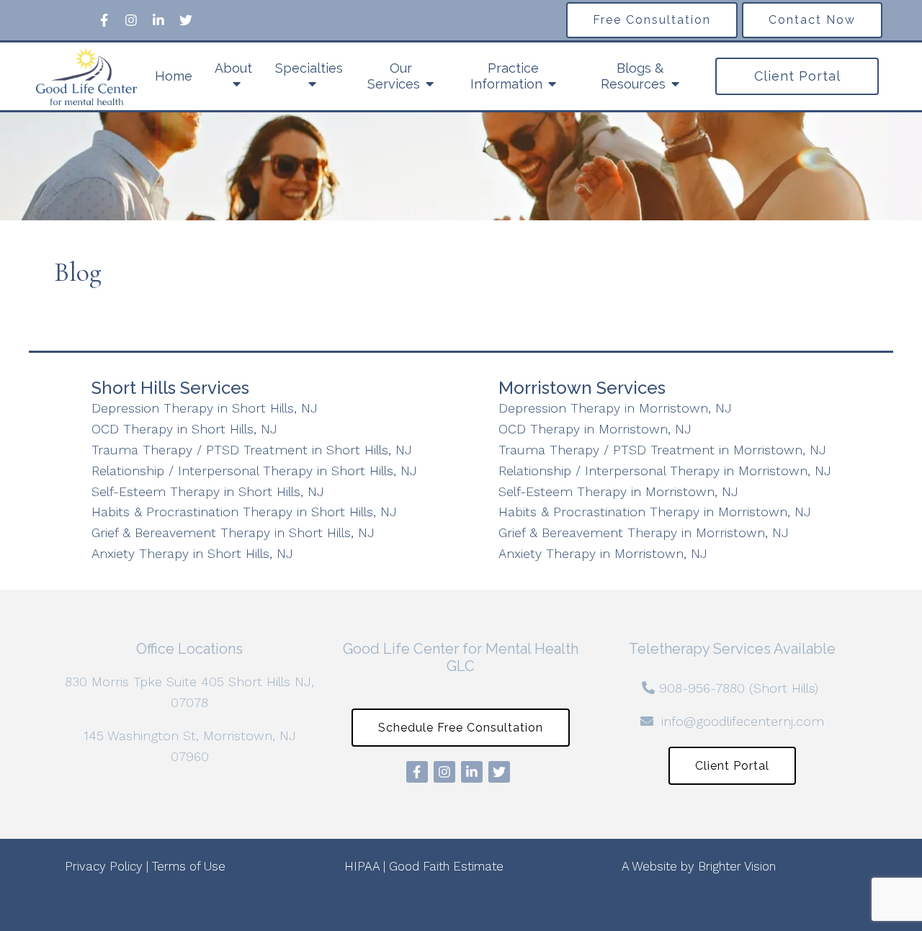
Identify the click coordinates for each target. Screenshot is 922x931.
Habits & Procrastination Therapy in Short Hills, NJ (244, 511)
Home (173, 76)
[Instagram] (131, 20)
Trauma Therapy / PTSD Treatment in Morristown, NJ (662, 449)
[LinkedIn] (158, 20)
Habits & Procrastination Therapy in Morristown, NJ (654, 511)
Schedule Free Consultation (460, 727)
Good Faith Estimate (446, 866)
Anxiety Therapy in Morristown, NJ (602, 553)
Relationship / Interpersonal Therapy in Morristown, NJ (664, 470)
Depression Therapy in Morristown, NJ (615, 407)
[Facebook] (104, 20)
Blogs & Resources (633, 75)
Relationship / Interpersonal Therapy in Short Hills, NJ (254, 470)
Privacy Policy (104, 866)
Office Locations (189, 648)
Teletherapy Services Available (732, 648)
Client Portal (797, 76)
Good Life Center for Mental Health (460, 648)
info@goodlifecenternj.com (742, 721)
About (233, 68)
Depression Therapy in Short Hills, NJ (204, 407)
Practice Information (506, 75)
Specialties (309, 68)
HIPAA (362, 866)
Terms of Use (188, 866)
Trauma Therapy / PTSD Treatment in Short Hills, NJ (251, 449)
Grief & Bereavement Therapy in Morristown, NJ (643, 532)
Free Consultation (652, 20)
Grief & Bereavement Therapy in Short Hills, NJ (233, 532)
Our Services (393, 75)
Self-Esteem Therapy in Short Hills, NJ (207, 491)
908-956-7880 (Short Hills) (738, 688)
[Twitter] (186, 20)
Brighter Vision (737, 866)
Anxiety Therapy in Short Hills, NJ (192, 553)
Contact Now (812, 20)
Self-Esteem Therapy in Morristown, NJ (618, 491)
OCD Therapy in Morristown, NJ (595, 428)
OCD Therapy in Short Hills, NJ (184, 428)
